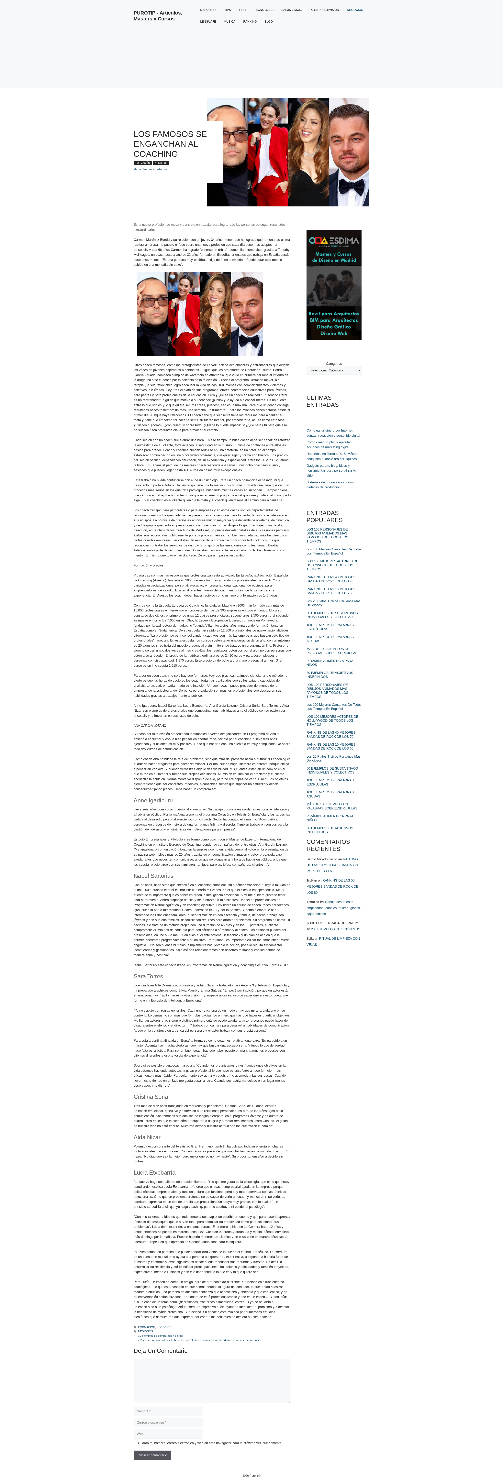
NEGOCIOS (355, 9)
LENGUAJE (208, 21)
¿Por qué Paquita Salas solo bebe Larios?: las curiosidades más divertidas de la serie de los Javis (199, 1340)
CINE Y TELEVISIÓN (325, 9)
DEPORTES (208, 9)
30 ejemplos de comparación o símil (160, 1335)
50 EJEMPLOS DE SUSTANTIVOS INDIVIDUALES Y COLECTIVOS (332, 615)
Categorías (334, 364)
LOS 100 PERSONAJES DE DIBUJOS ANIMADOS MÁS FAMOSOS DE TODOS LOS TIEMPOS (327, 535)
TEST (242, 9)
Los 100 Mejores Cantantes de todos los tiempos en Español (334, 551)
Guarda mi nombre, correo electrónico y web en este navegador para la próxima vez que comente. (210, 1443)
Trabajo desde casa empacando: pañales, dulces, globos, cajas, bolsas (334, 908)
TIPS (227, 9)
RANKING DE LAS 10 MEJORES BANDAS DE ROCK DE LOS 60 (331, 591)
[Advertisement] (251, 60)
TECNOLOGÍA (264, 9)
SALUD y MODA (292, 9)
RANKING (250, 21)
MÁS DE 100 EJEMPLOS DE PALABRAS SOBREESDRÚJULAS (332, 651)
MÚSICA (229, 21)
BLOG (269, 21)
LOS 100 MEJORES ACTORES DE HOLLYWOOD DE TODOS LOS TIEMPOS (332, 565)
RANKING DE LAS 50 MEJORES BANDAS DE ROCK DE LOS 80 (332, 886)
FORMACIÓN (143, 163)
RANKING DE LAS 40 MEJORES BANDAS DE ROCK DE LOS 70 (331, 579)
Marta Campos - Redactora (151, 169)
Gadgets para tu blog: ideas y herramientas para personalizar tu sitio (331, 471)
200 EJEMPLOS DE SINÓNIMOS (335, 929)
